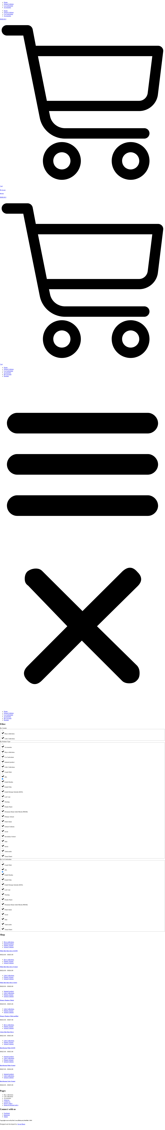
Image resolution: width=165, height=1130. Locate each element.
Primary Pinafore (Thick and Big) (9, 1016)
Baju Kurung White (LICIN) (7, 1048)
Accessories (7, 7)
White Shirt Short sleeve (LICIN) (9, 951)
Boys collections (9, 942)
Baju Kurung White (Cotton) (7, 1065)
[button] (82, 544)
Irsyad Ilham (21, 1124)
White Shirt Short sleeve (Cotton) (9, 966)
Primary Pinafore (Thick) (7, 1000)
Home (6, 2)
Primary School (8, 945)
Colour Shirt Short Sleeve (7, 1032)
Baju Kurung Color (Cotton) (7, 1081)
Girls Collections (9, 975)
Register (2, 193)
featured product (9, 943)
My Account (3, 190)
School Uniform (9, 4)
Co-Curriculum (8, 6)
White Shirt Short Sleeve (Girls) (8, 982)
